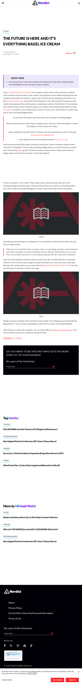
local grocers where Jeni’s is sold (56, 265)
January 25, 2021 (61, 140)
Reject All (72, 680)
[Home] (12, 593)
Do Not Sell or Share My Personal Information (30, 613)
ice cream (7, 110)
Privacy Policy (15, 607)
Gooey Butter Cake (15, 101)
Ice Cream (17, 338)
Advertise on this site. (13, 658)
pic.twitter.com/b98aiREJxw (42, 135)
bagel (19, 150)
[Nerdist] (40, 3)
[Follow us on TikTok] (31, 646)
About (11, 602)
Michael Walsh (10, 52)
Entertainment (11, 436)
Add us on (69, 53)
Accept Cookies (57, 680)
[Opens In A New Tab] (13, 654)
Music (6, 460)
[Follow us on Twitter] (11, 646)
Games (7, 448)
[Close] (78, 671)
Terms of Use (14, 618)
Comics (7, 424)
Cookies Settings (7, 680)
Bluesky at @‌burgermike (62, 330)
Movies (7, 524)
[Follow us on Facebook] (4, 646)
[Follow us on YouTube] (24, 646)
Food (6, 31)
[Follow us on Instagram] (18, 646)
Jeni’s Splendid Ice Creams (19, 92)
